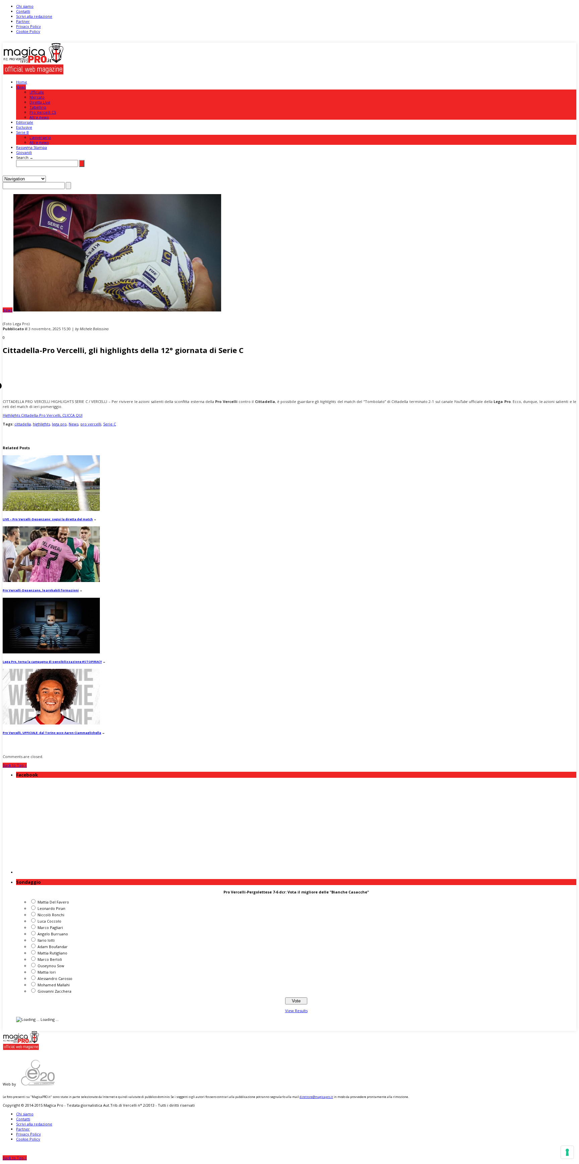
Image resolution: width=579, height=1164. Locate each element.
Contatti (23, 11)
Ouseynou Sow (51, 965)
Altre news (39, 117)
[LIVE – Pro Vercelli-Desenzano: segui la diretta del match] (51, 509)
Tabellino (37, 107)
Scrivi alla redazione (34, 16)
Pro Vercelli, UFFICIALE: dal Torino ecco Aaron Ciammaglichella (52, 733)
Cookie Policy (28, 31)
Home (21, 81)
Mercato (37, 97)
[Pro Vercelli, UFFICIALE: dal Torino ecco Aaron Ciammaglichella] (51, 722)
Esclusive (24, 127)
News (21, 87)
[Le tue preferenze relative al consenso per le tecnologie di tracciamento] (567, 1152)
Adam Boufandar (53, 946)
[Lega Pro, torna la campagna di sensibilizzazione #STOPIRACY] (51, 651)
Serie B (22, 132)
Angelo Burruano (53, 933)
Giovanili (24, 152)
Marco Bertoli (50, 959)
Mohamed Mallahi (54, 984)
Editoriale (24, 122)
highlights (41, 423)
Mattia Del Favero (53, 902)
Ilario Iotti (46, 940)
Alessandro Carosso (55, 978)
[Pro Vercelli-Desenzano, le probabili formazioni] (51, 580)
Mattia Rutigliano (52, 952)
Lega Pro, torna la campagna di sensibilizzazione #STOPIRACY (52, 661)
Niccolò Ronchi (51, 914)
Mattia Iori (47, 972)
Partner (23, 21)
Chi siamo (25, 6)
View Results (296, 1010)
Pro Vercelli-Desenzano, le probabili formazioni (41, 590)
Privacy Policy (28, 26)
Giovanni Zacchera (54, 991)
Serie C (109, 423)
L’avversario (40, 137)
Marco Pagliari (50, 927)
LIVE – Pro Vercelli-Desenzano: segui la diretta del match (48, 519)
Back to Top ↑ (15, 765)
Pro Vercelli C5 (42, 112)
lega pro (59, 423)
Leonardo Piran (51, 908)
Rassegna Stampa (31, 147)
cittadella (22, 423)
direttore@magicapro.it (316, 1097)
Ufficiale (36, 92)
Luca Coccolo (49, 921)
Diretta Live (39, 102)
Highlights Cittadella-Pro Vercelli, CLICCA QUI (42, 415)
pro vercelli (90, 423)
